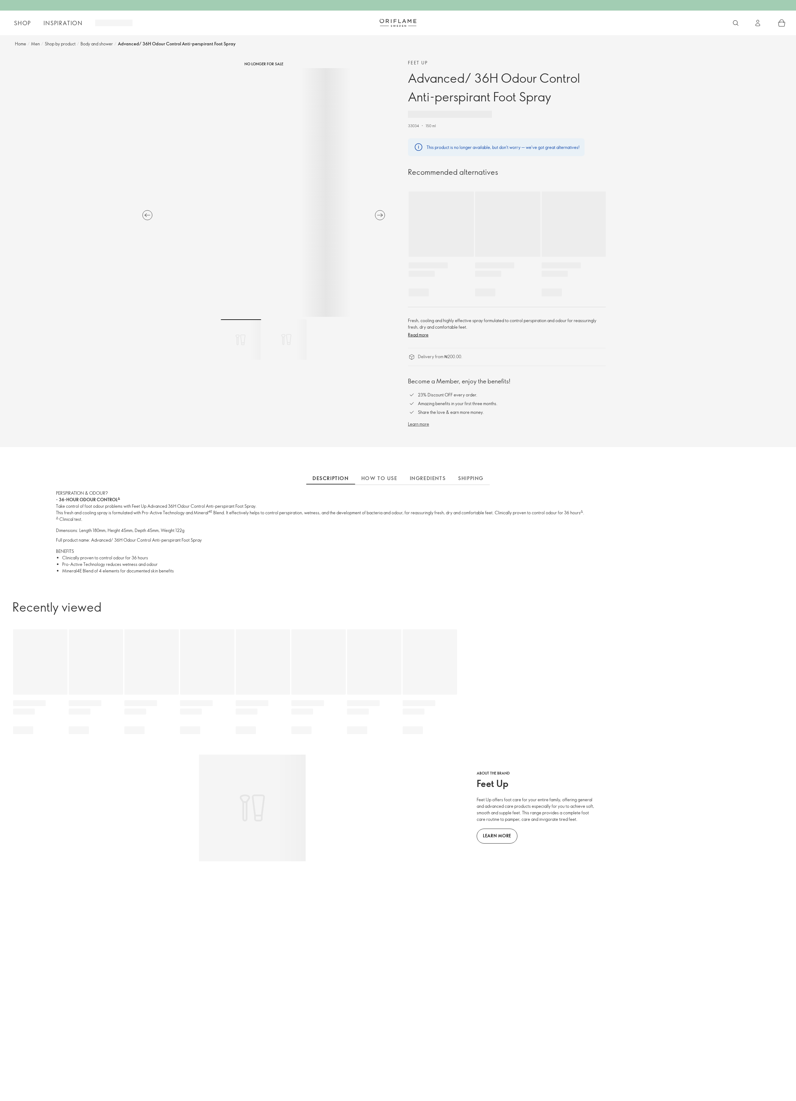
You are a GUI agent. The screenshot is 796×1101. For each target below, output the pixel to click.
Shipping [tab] (471, 478)
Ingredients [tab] (428, 478)
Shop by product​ (60, 44)
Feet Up (418, 63)
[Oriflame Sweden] (398, 22)
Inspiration (63, 23)
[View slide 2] (286, 339)
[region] (263, 192)
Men (35, 44)
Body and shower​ (97, 44)
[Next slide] (380, 215)
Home (20, 44)
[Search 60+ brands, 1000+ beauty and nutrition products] (735, 23)
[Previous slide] (147, 215)
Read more (418, 335)
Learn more (418, 424)
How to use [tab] (379, 478)
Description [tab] (330, 478)
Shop (22, 23)
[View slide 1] (241, 339)
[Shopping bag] (781, 23)
